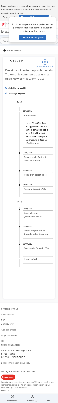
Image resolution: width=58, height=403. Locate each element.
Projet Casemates (9, 335)
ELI (2, 341)
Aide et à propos (8, 330)
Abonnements (7, 314)
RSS (3, 320)
